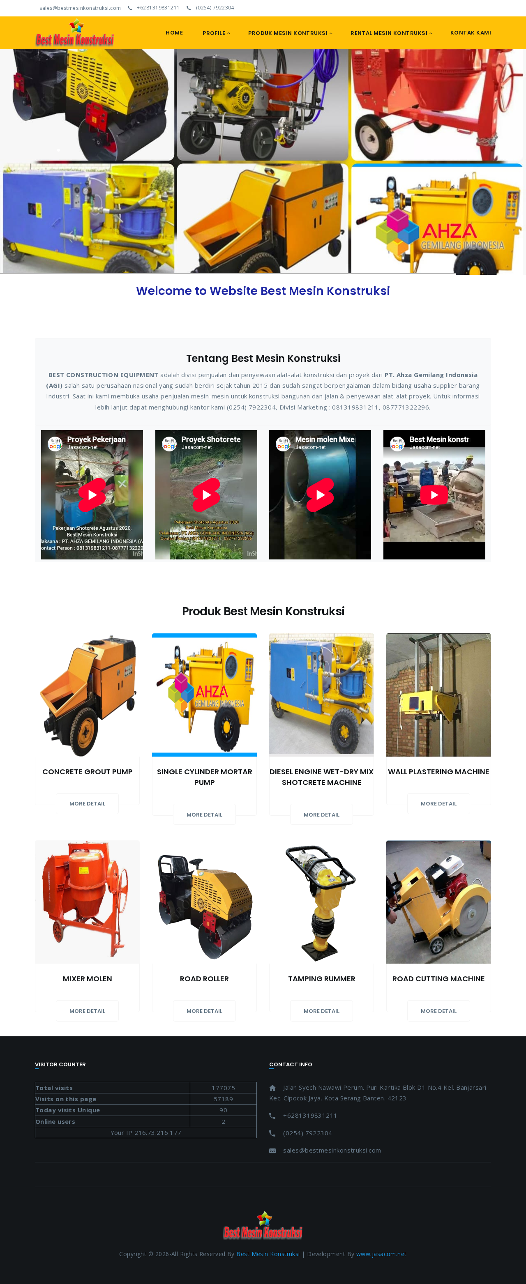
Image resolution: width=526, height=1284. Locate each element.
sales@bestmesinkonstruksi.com (79, 8)
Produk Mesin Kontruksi (288, 33)
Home (174, 32)
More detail (87, 804)
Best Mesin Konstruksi (268, 1254)
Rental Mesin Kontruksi (389, 33)
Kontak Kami (470, 32)
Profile (214, 33)
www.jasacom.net (381, 1254)
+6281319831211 (158, 8)
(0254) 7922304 (214, 8)
